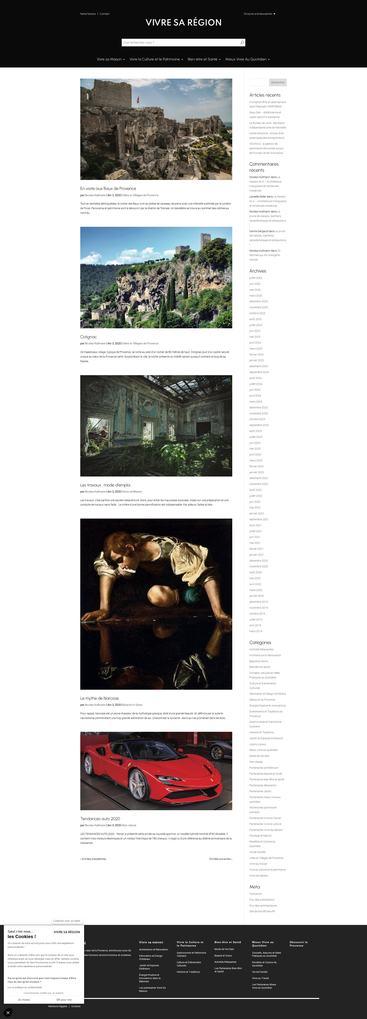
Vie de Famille (257, 852)
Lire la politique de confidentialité (25, 987)
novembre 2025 (258, 307)
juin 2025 (254, 330)
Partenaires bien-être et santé (266, 779)
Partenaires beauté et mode (265, 773)
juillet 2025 (255, 325)
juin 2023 (254, 442)
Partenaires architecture (263, 767)
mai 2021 (255, 542)
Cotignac (88, 336)
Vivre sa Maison (109, 59)
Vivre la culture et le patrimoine (267, 869)
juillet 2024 (255, 383)
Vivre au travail (258, 863)
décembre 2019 (258, 601)
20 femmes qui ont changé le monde (264, 255)
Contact (105, 13)
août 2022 (255, 489)
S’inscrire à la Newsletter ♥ (259, 13)
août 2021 (255, 525)
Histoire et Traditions (261, 732)
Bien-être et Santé (202, 59)
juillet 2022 (255, 495)
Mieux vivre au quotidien (263, 749)
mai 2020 (255, 578)
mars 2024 (255, 401)
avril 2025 (255, 342)
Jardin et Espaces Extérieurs (266, 738)
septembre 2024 (259, 372)
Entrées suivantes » (220, 858)
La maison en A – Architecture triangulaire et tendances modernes (267, 201)
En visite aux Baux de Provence (108, 188)
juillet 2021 (255, 531)
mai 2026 (255, 289)
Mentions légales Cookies (64, 1006)
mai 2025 (255, 336)
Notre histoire (88, 13)
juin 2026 (254, 283)
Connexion (255, 893)
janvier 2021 (256, 554)
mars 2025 (255, 348)
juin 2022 (254, 501)
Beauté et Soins (132, 704)
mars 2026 (255, 295)
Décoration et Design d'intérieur (267, 693)
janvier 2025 (256, 360)
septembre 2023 (259, 425)
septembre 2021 (259, 519)
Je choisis (24, 999)
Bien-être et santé (259, 666)
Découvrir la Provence (262, 699)
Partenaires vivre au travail (265, 818)
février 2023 (256, 466)
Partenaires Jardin (260, 791)
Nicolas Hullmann (95, 195)
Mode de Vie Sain (259, 755)
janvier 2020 (256, 595)
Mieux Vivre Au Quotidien (245, 59)
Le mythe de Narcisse (99, 698)
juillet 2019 (255, 619)
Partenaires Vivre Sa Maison (266, 829)
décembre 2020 (258, 560)
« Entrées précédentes (93, 858)
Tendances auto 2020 (100, 818)
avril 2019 (255, 625)
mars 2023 (255, 460)
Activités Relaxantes (261, 649)
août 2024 (255, 378)
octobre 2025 (257, 313)
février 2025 (256, 354)
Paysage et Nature (260, 835)
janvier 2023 (256, 472)
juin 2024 (254, 389)
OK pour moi (64, 999)
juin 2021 (254, 536)
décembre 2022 (258, 478)
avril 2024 (255, 395)
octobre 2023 (257, 419)
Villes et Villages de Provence (140, 195)
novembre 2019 (258, 607)
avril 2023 (255, 454)
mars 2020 (255, 590)
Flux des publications (261, 899)
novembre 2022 (258, 484)
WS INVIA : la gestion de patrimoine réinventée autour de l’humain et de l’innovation (266, 148)
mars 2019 (255, 631)
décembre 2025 (258, 301)
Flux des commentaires (263, 905)
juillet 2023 (255, 436)
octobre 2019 (257, 613)
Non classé (129, 825)
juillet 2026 (255, 277)
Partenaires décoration (263, 785)
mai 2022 (255, 507)
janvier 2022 (256, 513)
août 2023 (255, 431)
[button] (8, 1012)
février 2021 (256, 548)
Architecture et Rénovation (265, 655)
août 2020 (255, 572)
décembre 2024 (258, 366)
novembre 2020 (258, 566)
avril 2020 (255, 584)
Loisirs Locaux (257, 744)
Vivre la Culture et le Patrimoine (155, 59)
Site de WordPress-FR (262, 911)
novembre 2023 (258, 413)
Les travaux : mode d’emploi (105, 484)
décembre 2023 (258, 407)
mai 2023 (255, 448)
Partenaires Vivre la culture (265, 823)
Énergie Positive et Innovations (267, 705)
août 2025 (255, 319)
